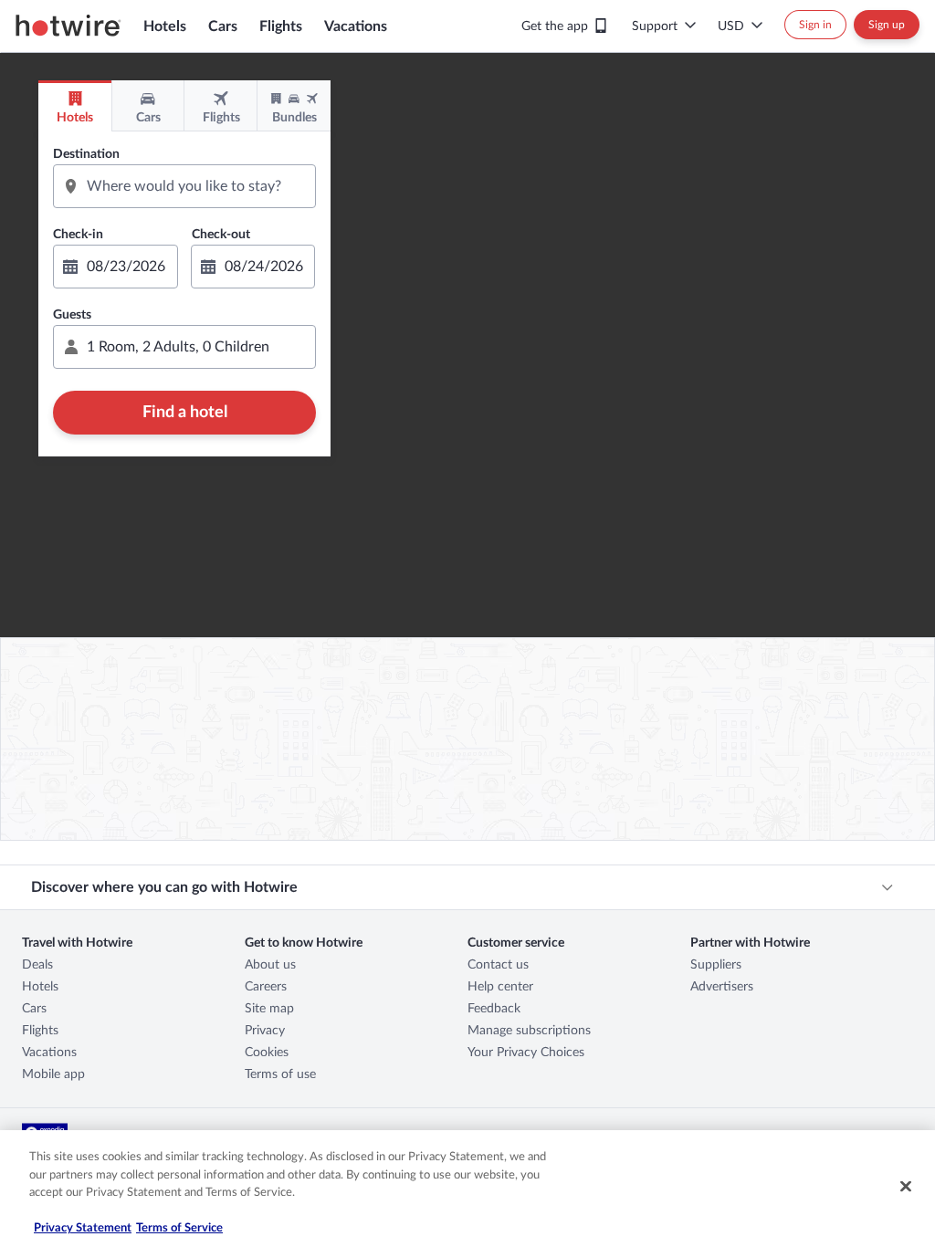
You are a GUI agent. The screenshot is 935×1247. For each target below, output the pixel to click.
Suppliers (715, 965)
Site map (269, 1008)
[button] (184, 347)
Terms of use (280, 1074)
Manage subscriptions (529, 1030)
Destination (86, 154)
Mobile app (53, 1074)
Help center (500, 986)
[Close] (906, 1187)
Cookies (267, 1052)
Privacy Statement (82, 1228)
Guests (72, 315)
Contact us (498, 965)
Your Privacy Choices (526, 1052)
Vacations (355, 26)
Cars (222, 26)
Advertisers (721, 986)
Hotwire (68, 25)
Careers (266, 986)
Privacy (265, 1030)
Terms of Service (179, 1228)
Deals (37, 965)
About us (270, 965)
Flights (280, 26)
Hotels (164, 26)
